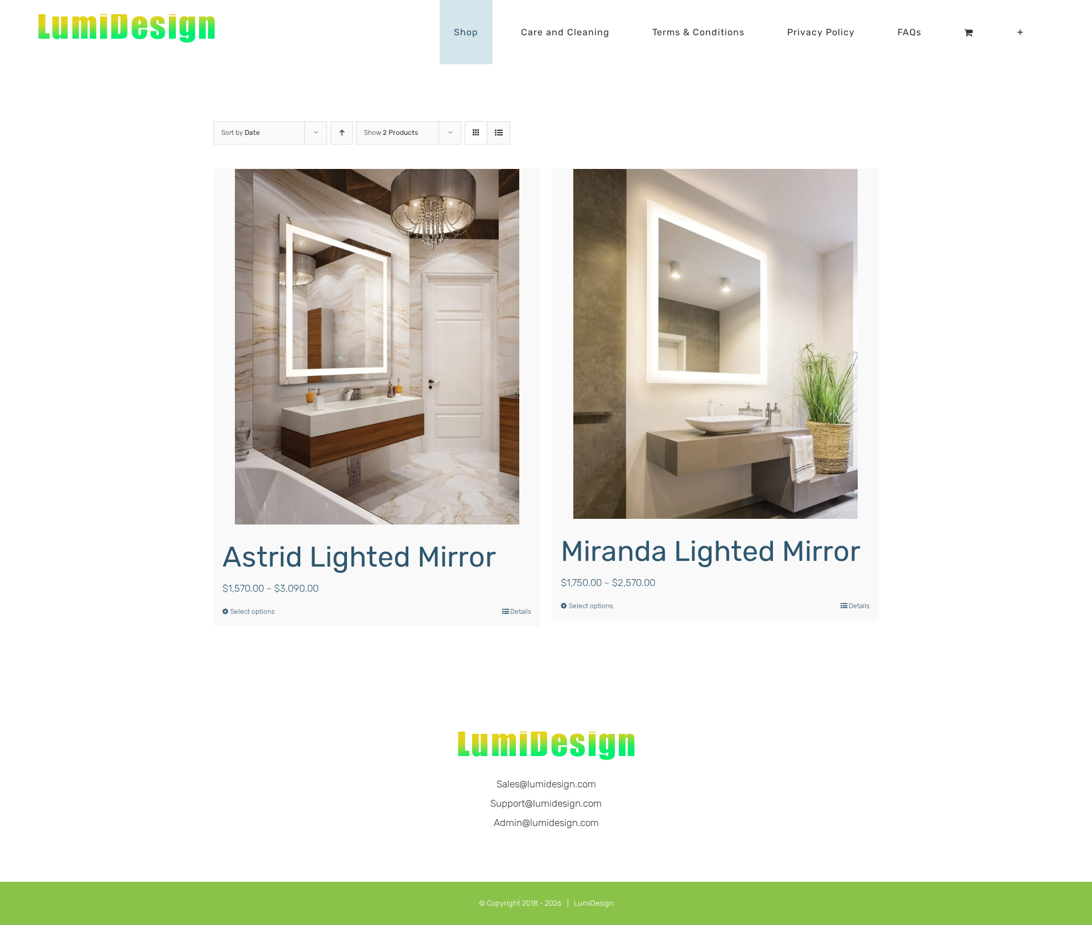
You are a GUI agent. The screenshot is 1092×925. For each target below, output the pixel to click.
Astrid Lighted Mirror (359, 557)
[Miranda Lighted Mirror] (715, 344)
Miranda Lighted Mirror (711, 551)
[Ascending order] (341, 132)
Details (520, 612)
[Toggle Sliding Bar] (1021, 32)
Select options (252, 612)
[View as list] (498, 133)
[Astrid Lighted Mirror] (377, 347)
